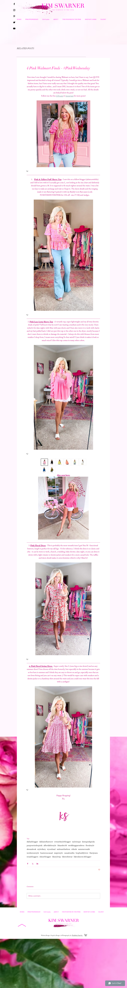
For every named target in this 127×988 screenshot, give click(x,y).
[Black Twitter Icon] (14, 22)
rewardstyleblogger (62, 842)
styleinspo (76, 842)
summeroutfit (84, 849)
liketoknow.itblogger (82, 857)
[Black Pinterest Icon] (14, 16)
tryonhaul (51, 849)
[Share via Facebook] (28, 864)
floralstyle (90, 846)
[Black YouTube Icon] (14, 28)
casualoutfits (69, 853)
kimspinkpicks (88, 842)
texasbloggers (32, 857)
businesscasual (46, 853)
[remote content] (63, 171)
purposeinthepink (34, 846)
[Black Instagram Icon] (14, 10)
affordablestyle (50, 846)
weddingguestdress (76, 846)
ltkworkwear (67, 857)
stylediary (41, 849)
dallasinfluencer (46, 842)
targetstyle (58, 853)
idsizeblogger (45, 857)
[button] (103, 19)
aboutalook (31, 849)
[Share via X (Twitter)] (32, 864)
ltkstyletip (56, 857)
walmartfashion (63, 849)
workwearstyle (33, 853)
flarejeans (93, 853)
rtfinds (74, 849)
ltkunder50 (62, 846)
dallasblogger (32, 842)
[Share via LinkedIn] (37, 864)
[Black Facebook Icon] (14, 4)
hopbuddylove (82, 853)
